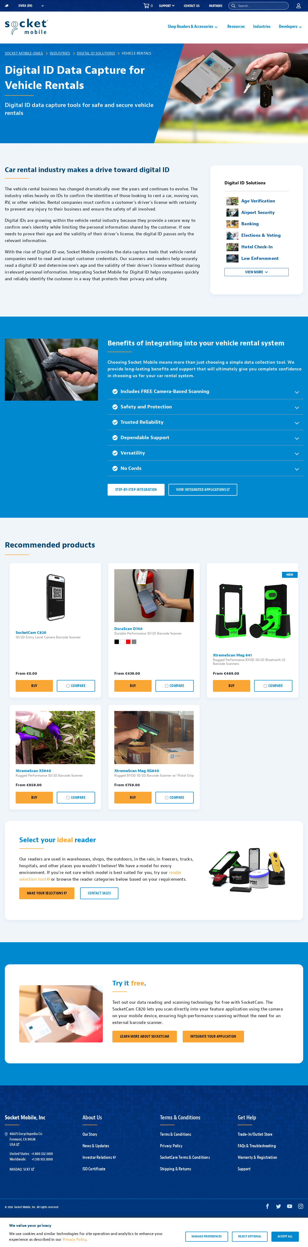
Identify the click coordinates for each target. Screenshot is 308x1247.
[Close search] (283, 5)
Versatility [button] (133, 453)
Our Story (90, 1134)
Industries (261, 26)
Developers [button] (288, 26)
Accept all (285, 1236)
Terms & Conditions (175, 1134)
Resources (236, 26)
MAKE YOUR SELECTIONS (45, 893)
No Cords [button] (131, 468)
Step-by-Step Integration (136, 489)
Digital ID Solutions (96, 53)
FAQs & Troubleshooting (257, 1146)
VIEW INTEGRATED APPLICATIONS (201, 489)
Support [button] (165, 6)
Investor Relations (97, 1157)
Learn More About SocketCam (144, 1036)
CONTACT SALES (99, 893)
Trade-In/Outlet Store (255, 1134)
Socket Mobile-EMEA (24, 53)
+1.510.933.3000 (42, 1159)
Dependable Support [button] (145, 438)
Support (244, 1169)
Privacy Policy (171, 1146)
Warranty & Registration (257, 1157)
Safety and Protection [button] (146, 407)
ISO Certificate (94, 1169)
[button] (233, 6)
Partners (215, 6)
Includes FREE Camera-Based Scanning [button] (165, 391)
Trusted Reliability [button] (142, 422)
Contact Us (191, 6)
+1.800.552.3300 (42, 1153)
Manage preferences (207, 1236)
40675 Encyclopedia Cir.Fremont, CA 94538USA (26, 1139)
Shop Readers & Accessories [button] (190, 26)
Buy (34, 686)
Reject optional (249, 1236)
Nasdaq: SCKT (20, 1169)
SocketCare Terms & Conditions (185, 1157)
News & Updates (96, 1146)
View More (254, 272)
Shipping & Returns (175, 1169)
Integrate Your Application (213, 1036)
